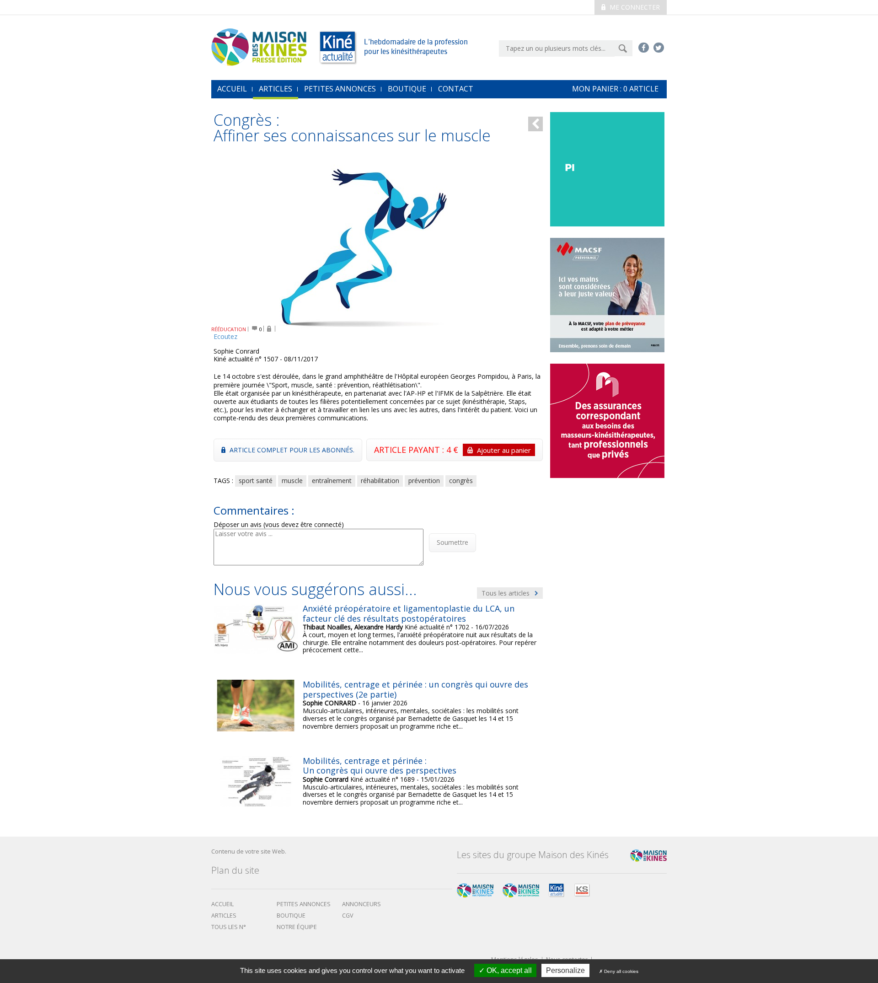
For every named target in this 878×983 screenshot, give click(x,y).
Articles (275, 89)
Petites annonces (340, 89)
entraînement (332, 480)
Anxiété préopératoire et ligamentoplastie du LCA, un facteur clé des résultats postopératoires (408, 613)
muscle (292, 480)
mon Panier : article (615, 89)
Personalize (565, 970)
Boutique (407, 89)
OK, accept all (508, 970)
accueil (232, 89)
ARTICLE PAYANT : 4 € (452, 449)
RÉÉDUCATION (228, 329)
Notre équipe (297, 927)
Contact (455, 89)
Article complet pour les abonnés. (291, 450)
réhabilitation (380, 480)
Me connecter (634, 7)
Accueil (222, 904)
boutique (291, 915)
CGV (347, 915)
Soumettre (452, 542)
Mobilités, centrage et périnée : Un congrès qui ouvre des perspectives (379, 765)
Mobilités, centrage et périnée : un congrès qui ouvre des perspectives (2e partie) (415, 689)
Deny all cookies (620, 971)
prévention (424, 480)
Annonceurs (361, 904)
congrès (461, 480)
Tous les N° (228, 927)
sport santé (256, 480)
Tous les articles (506, 593)
